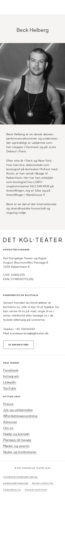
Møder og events (16, 446)
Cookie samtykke (36, 490)
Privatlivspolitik (42, 483)
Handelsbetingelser (15, 483)
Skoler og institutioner (20, 452)
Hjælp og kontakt (16, 434)
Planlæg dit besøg (17, 440)
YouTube (9, 388)
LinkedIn (9, 382)
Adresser (10, 422)
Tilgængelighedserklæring (20, 477)
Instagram (11, 376)
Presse (8, 404)
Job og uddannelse (18, 410)
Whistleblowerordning (20, 416)
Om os (8, 428)
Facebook (10, 370)
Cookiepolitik (12, 490)
